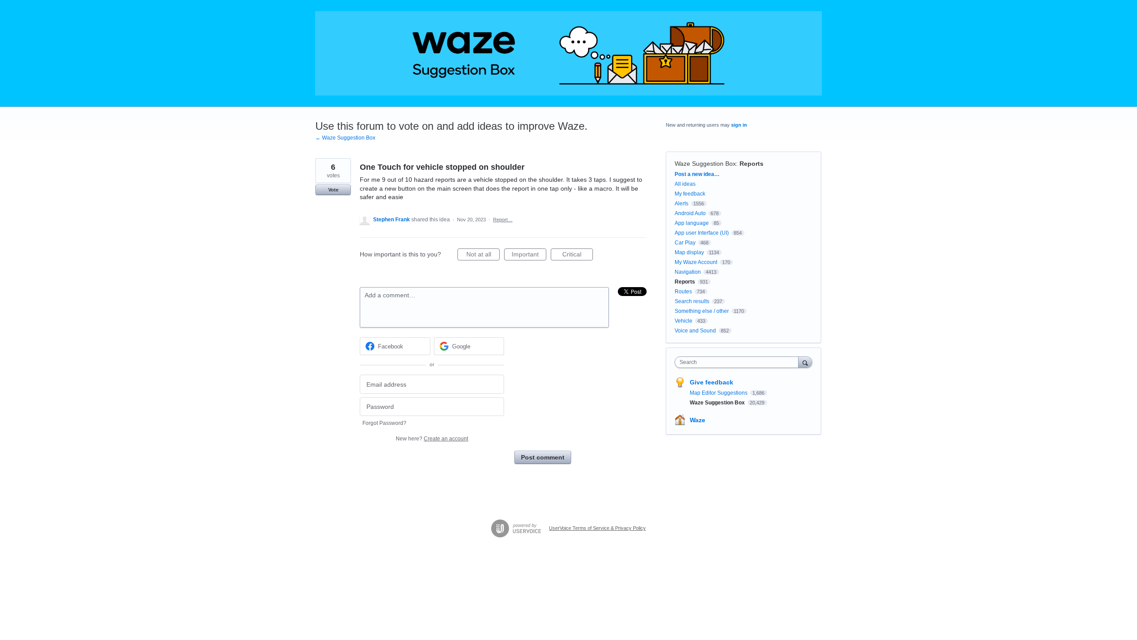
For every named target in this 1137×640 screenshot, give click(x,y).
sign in (739, 125)
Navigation (688, 272)
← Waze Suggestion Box (345, 138)
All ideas (685, 184)
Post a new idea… (697, 174)
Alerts (681, 203)
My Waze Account (696, 262)
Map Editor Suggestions (719, 393)
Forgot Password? (384, 423)
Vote (333, 189)
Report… (503, 219)
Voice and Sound (695, 331)
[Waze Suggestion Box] (568, 53)
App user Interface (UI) (702, 233)
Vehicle (683, 321)
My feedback (690, 194)
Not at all (483, 255)
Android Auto (690, 213)
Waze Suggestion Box (705, 163)
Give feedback (711, 382)
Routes (683, 291)
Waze (697, 420)
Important (529, 255)
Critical (577, 255)
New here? (432, 439)
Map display (689, 252)
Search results (692, 301)
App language (692, 223)
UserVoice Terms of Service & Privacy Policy (597, 528)
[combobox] (739, 362)
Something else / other (702, 311)
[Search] (805, 362)
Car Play (685, 243)
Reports (751, 163)
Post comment (543, 457)
